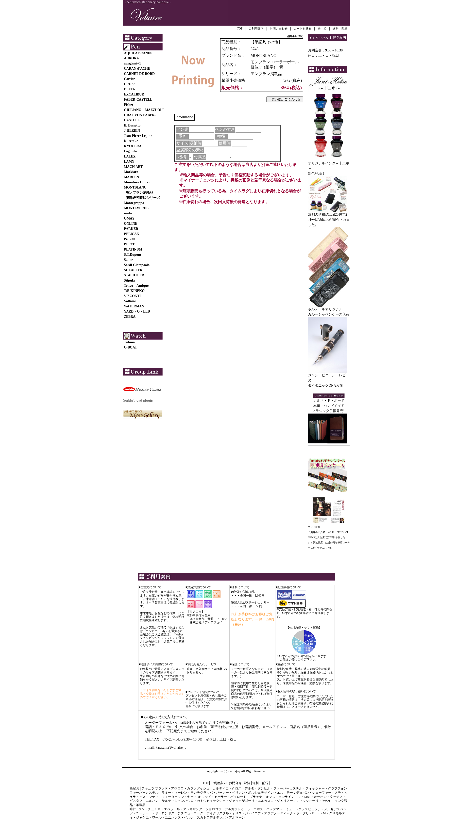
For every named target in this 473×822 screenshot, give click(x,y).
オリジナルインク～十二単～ (328, 165)
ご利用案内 (256, 28)
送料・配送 (261, 783)
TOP (240, 28)
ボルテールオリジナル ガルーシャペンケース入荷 (328, 311)
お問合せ (235, 783)
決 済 (322, 28)
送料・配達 (340, 28)
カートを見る (302, 28)
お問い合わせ (278, 28)
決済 (247, 783)
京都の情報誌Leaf (321, 214)
